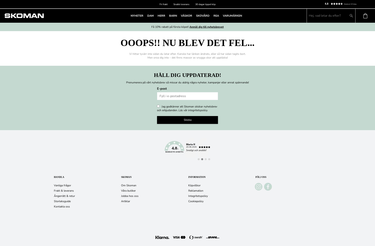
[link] (187, 149)
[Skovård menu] (211, 15)
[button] (348, 3)
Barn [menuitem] (173, 16)
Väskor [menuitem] (186, 16)
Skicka (187, 120)
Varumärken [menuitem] (232, 16)
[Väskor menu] (193, 15)
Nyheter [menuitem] (137, 16)
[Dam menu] (155, 15)
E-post (162, 89)
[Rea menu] (220, 15)
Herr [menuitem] (161, 16)
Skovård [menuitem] (203, 16)
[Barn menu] (178, 15)
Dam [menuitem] (150, 16)
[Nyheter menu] (144, 15)
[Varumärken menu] (243, 15)
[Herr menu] (166, 15)
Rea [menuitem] (216, 16)
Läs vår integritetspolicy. (193, 110)
